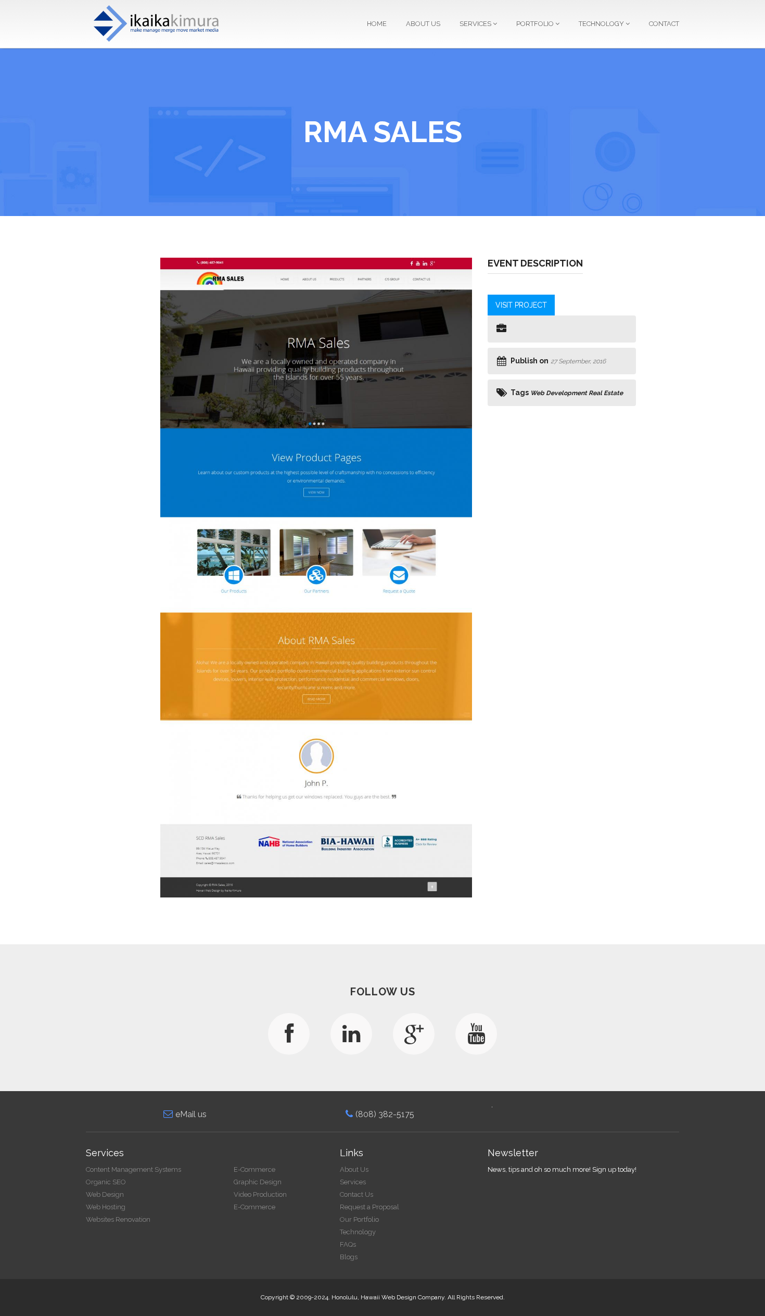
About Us (423, 24)
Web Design (105, 1194)
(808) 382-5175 (384, 1114)
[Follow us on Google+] (414, 1034)
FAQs (348, 1244)
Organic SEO (106, 1182)
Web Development (558, 393)
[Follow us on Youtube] (476, 1034)
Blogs (349, 1257)
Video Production (260, 1194)
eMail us (191, 1114)
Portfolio (535, 24)
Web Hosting (105, 1207)
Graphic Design (258, 1182)
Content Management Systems (133, 1169)
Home (377, 24)
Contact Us (356, 1194)
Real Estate (606, 393)
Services (476, 24)
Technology (602, 24)
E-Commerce (254, 1169)
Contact (664, 24)
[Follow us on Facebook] (289, 1034)
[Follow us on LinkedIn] (351, 1034)
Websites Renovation (118, 1219)
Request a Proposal (369, 1207)
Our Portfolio (359, 1219)
